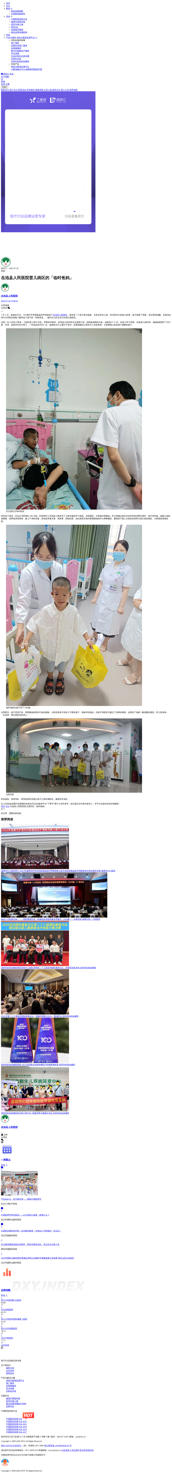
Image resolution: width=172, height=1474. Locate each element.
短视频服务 (11, 1386)
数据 (8, 8)
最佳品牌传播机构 (19, 32)
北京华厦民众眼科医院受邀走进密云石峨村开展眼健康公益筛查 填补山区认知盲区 (37, 1258)
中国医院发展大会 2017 (16, 1432)
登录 (3, 84)
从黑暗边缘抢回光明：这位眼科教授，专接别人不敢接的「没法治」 (31, 1231)
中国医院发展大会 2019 (16, 1427)
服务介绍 (10, 1368)
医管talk (14, 27)
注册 (8, 84)
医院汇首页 (8, 74)
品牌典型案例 (17, 30)
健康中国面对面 (18, 22)
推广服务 (10, 1383)
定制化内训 (11, 1391)
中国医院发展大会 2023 (16, 1421)
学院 (8, 35)
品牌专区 (10, 1406)
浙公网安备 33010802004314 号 (58, 1446)
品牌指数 (6, 1290)
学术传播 (10, 1388)
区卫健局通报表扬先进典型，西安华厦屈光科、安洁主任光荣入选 (30, 1244)
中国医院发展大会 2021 (16, 1424)
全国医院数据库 (18, 14)
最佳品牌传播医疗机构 (16, 1404)
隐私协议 (10, 1373)
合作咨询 (10, 1371)
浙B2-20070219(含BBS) (11, 1446)
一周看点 (6, 1159)
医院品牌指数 (17, 11)
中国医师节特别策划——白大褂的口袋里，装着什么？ (25, 1215)
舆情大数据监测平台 (15, 1380)
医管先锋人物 (17, 24)
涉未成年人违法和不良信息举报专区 (78, 1450)
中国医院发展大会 (19, 19)
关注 (8, 6)
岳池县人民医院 (60, 315)
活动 (8, 16)
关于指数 (5, 77)
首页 (8, 3)
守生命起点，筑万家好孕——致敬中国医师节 (21, 1199)
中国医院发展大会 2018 (16, 1429)
